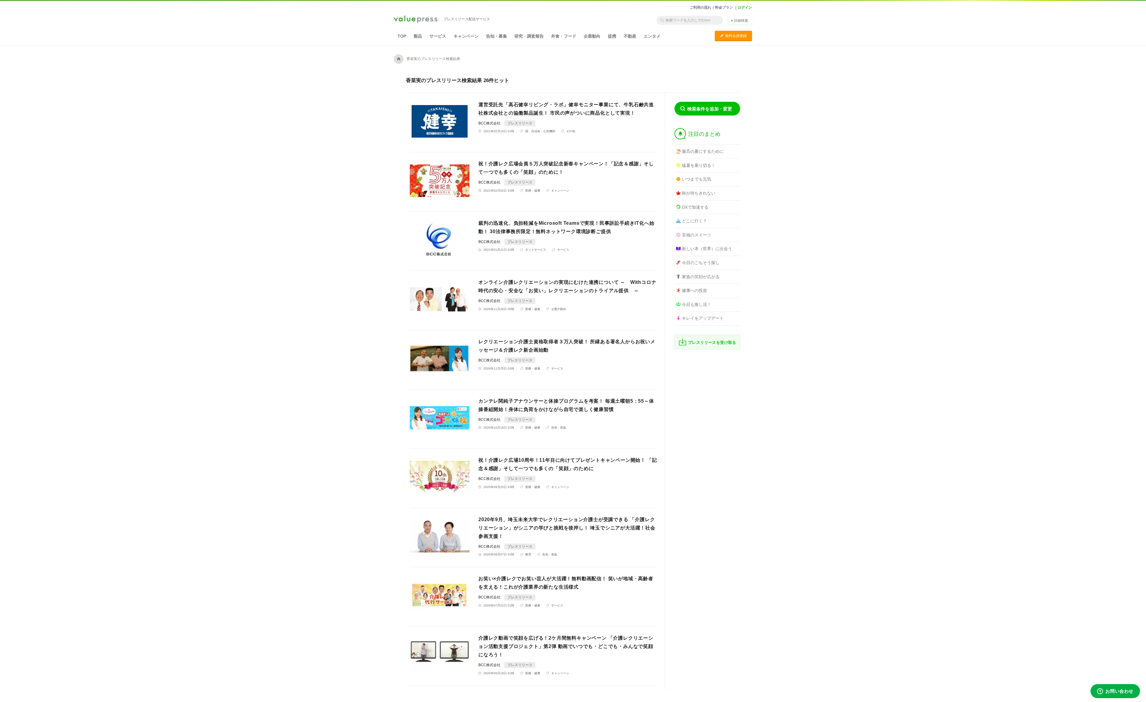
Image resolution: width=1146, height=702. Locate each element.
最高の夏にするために (703, 151)
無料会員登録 (733, 35)
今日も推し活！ (696, 304)
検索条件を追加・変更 (709, 108)
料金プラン (724, 7)
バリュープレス (416, 20)
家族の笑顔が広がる (701, 276)
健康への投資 (694, 290)
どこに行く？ (694, 220)
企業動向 (592, 36)
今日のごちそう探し (701, 262)
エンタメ (652, 36)
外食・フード (563, 36)
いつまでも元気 (696, 179)
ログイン (745, 7)
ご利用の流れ (700, 7)
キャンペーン (466, 36)
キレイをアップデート (703, 318)
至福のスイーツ (696, 235)
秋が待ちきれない (698, 193)
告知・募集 (496, 36)
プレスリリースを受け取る (712, 342)
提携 (612, 36)
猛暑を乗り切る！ (698, 165)
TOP (402, 36)
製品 (418, 36)
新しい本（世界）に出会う (707, 248)
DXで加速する (695, 207)
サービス (437, 36)
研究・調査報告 (529, 36)
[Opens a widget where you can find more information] (1115, 691)
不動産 (630, 36)
